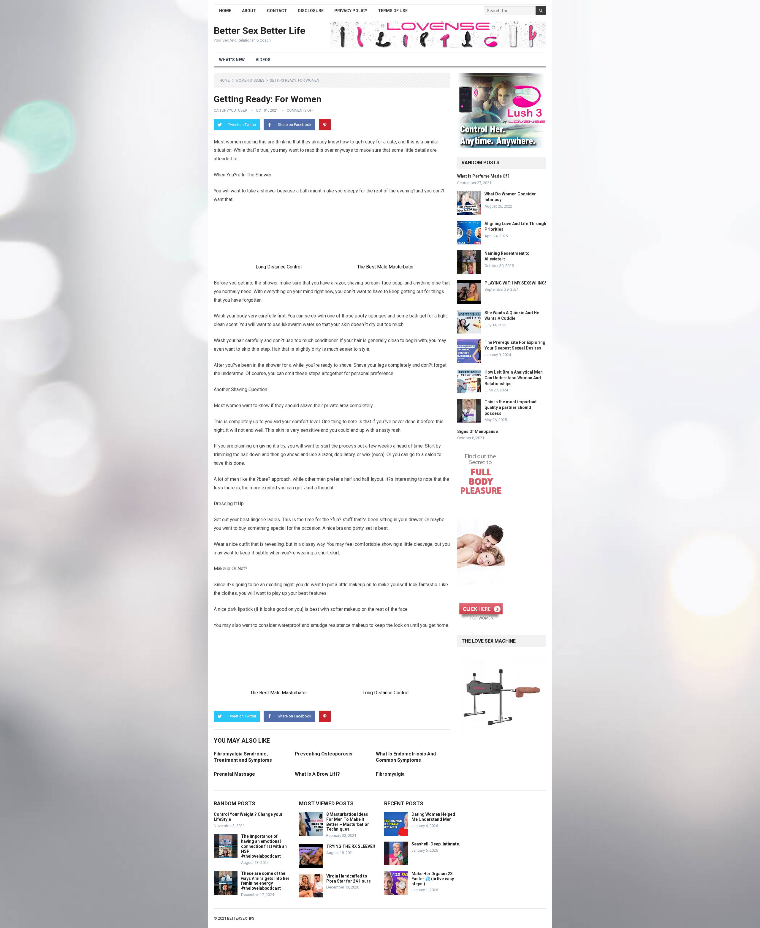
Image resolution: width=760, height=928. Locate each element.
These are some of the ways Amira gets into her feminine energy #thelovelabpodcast (265, 881)
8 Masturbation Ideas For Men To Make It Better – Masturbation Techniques (348, 821)
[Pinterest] (325, 124)
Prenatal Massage (234, 774)
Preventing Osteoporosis (323, 754)
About (249, 10)
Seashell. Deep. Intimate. (435, 844)
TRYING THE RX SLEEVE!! (350, 846)
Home (225, 10)
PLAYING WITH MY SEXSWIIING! (515, 283)
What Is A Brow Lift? (317, 774)
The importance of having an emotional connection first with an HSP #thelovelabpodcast (264, 846)
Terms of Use (393, 10)
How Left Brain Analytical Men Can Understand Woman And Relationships (513, 378)
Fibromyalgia (390, 774)
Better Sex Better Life (259, 30)
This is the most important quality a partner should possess (510, 407)
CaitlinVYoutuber (230, 110)
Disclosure (311, 10)
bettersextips (240, 918)
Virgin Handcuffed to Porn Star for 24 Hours (348, 878)
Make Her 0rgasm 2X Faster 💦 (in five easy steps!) (432, 878)
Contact (277, 10)
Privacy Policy (350, 10)
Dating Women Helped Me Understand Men (433, 817)
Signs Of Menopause (477, 431)
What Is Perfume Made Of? (483, 176)
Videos (263, 59)
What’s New (232, 59)
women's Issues (249, 80)
